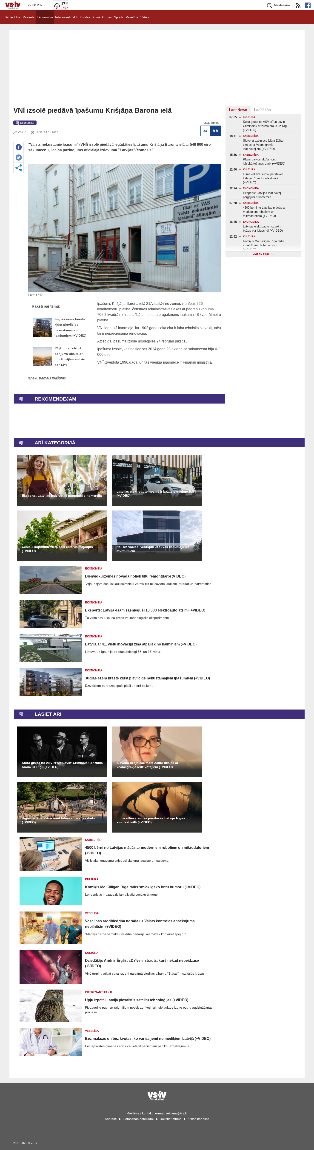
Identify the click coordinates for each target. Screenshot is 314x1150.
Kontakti (111, 1119)
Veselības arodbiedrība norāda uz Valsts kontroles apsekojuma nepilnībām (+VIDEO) (140, 923)
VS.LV (22, 132)
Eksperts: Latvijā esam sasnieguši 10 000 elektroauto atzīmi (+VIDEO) (145, 610)
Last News (238, 110)
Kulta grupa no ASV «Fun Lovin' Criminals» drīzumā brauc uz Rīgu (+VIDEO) (62, 765)
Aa (205, 131)
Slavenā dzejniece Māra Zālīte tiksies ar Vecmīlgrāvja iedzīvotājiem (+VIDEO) (147, 765)
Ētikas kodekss (198, 1119)
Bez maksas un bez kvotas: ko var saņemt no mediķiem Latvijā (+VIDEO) (148, 1039)
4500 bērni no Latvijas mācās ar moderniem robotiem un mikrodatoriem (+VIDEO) (147, 850)
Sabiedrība (12, 17)
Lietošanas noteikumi (138, 1119)
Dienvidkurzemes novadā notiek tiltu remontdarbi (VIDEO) (135, 576)
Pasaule (28, 17)
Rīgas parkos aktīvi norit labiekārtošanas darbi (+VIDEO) (58, 820)
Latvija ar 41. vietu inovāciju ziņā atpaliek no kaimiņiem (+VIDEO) (141, 644)
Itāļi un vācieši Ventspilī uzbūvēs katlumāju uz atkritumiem (153, 549)
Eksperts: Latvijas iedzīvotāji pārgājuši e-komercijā (62, 495)
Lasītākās (262, 110)
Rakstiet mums (170, 1119)
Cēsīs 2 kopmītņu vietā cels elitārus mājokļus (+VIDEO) (57, 549)
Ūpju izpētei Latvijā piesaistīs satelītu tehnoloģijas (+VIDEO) (136, 1000)
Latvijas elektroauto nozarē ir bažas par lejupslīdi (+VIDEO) (155, 493)
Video (144, 17)
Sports (118, 17)
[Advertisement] (157, 72)
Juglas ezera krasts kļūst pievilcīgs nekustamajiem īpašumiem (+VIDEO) (147, 678)
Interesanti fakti (66, 17)
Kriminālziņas (102, 17)
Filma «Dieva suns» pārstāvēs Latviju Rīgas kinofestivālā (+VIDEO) (151, 820)
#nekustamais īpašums (47, 378)
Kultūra (85, 17)
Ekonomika (45, 17)
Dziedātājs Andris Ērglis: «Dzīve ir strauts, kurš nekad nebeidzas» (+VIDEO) (142, 963)
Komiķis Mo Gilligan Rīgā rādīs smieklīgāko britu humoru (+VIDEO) (142, 887)
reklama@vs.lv (176, 1113)
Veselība (132, 17)
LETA (39, 295)
